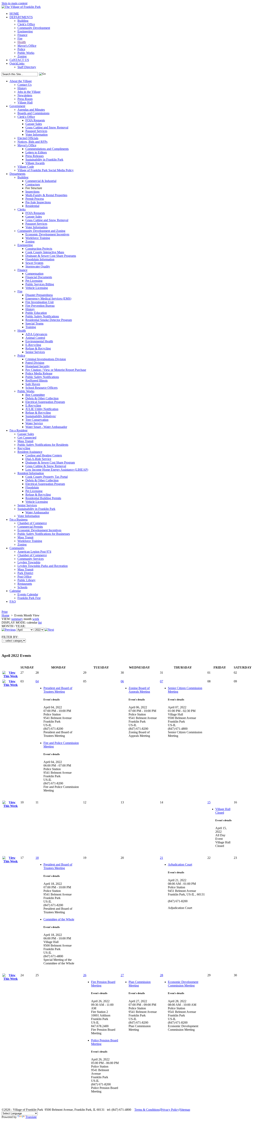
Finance (22, 35)
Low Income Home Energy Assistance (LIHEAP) (56, 469)
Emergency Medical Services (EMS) (48, 298)
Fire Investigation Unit (39, 302)
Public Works (25, 52)
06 (122, 681)
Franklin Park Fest (28, 598)
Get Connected (26, 437)
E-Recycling (33, 345)
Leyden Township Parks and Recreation (42, 566)
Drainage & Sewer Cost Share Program (50, 462)
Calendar (15, 590)
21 (161, 857)
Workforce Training (37, 238)
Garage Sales (33, 124)
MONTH (7, 626)
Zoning (22, 56)
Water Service (34, 423)
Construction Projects (38, 248)
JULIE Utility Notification (41, 409)
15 (209, 802)
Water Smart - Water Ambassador (46, 427)
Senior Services (35, 352)
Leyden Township (28, 562)
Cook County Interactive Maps (44, 252)
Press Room (25, 99)
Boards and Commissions (33, 113)
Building (22, 20)
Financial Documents (38, 277)
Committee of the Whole (58, 919)
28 (161, 975)
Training (30, 327)
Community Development (33, 28)
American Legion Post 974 (34, 551)
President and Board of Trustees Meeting (57, 689)
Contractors (32, 184)
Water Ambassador (37, 512)
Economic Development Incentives (47, 234)
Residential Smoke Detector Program (48, 320)
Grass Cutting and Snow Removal (46, 127)
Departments (17, 173)
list (40, 622)
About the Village (21, 81)
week (35, 619)
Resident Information (30, 473)
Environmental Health (39, 341)
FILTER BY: (10, 637)
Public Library (26, 580)
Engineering (25, 31)
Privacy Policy (170, 1109)
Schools (22, 587)
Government (17, 106)
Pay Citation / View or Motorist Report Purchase (55, 369)
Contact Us (24, 84)
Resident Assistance (29, 451)
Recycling (23, 448)
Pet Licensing (33, 280)
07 (161, 681)
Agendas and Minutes (31, 109)
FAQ (13, 601)
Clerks (21, 209)
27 (122, 975)
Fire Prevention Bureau (40, 305)
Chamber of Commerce (32, 523)
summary (17, 619)
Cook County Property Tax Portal (46, 476)
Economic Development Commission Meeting (183, 983)
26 (84, 975)
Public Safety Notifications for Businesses (43, 533)
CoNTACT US (19, 60)
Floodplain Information (39, 259)
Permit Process (34, 198)
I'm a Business (19, 519)
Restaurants (24, 583)
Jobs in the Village (28, 91)
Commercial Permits (30, 526)
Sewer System (34, 263)
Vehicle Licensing (36, 288)
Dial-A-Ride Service (38, 459)
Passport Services (36, 131)
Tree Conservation (36, 419)
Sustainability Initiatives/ (40, 416)
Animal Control (35, 337)
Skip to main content (14, 3)
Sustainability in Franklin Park (44, 159)
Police (21, 49)
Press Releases (34, 156)
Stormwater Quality (37, 266)
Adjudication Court (180, 864)
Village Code (25, 166)
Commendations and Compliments (47, 148)
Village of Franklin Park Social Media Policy (45, 170)
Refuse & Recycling (38, 348)
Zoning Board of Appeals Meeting (139, 689)
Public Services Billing (39, 284)
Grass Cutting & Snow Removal (45, 466)
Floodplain (32, 487)
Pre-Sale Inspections (38, 202)
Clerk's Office (26, 24)
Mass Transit (25, 441)
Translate (31, 1117)
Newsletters (24, 95)
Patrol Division (34, 362)
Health (21, 42)
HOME (14, 13)
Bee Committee (35, 394)
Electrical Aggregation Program (45, 402)
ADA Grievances (36, 334)
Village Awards (35, 163)
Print (5, 611)
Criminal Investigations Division (45, 359)
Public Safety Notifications (42, 316)
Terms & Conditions (147, 1109)
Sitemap (185, 1109)
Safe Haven (32, 384)
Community (17, 548)
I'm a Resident (18, 430)
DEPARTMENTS (21, 17)
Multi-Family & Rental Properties (46, 195)
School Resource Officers (41, 387)
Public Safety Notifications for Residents (42, 444)
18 (37, 857)
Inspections (32, 191)
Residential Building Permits (43, 498)
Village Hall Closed (222, 810)
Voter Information (36, 134)
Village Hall (25, 102)
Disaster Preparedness (39, 295)
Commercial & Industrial (40, 181)
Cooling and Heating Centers (43, 455)
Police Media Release (38, 373)
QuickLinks (17, 63)
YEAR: (20, 626)
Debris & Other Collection (42, 398)
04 (37, 681)
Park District (25, 573)
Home (5, 615)
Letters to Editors (36, 152)
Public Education (36, 312)
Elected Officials (27, 138)
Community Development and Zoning (41, 230)
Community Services (30, 558)
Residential (32, 206)
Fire (19, 38)
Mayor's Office (26, 45)
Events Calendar (27, 594)
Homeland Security (37, 366)
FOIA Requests (35, 120)
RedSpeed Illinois (36, 380)
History (22, 88)
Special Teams (34, 323)
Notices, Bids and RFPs (32, 141)
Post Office (24, 576)
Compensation (34, 273)
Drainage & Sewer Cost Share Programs (50, 255)
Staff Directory (26, 67)
